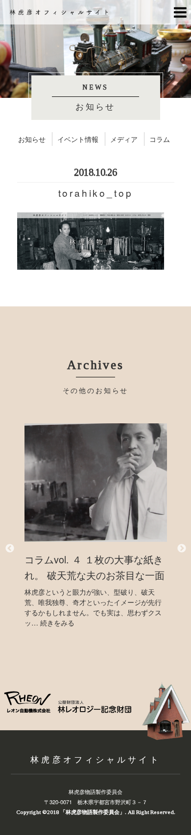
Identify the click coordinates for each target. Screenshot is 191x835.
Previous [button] (10, 549)
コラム (159, 139)
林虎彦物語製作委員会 (95, 791)
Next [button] (182, 549)
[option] (95, 526)
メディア (124, 139)
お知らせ (32, 139)
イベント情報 (77, 139)
